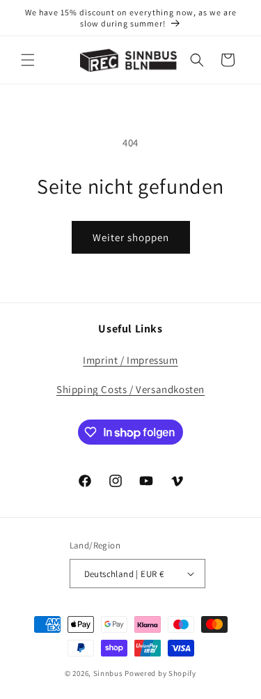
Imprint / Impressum (130, 360)
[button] (28, 60)
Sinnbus (108, 673)
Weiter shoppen (131, 237)
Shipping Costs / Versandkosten (130, 389)
